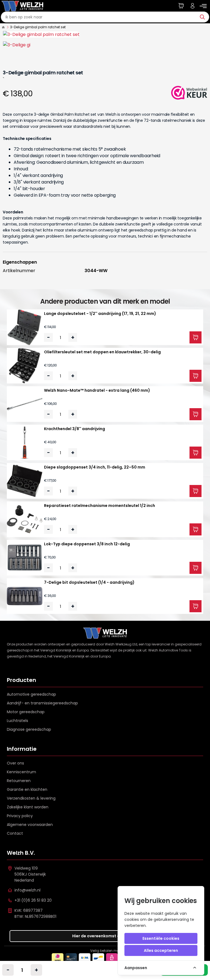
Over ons (15, 763)
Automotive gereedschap (31, 694)
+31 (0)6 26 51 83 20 (33, 900)
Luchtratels (17, 720)
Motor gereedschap (26, 712)
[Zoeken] (203, 17)
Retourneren (19, 780)
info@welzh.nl (27, 890)
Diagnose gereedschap (29, 729)
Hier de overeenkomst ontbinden (105, 936)
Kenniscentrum (21, 772)
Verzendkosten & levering (31, 798)
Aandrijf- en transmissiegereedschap (42, 703)
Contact (15, 833)
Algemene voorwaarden (30, 824)
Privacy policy (20, 816)
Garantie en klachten (27, 789)
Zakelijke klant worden (27, 807)
